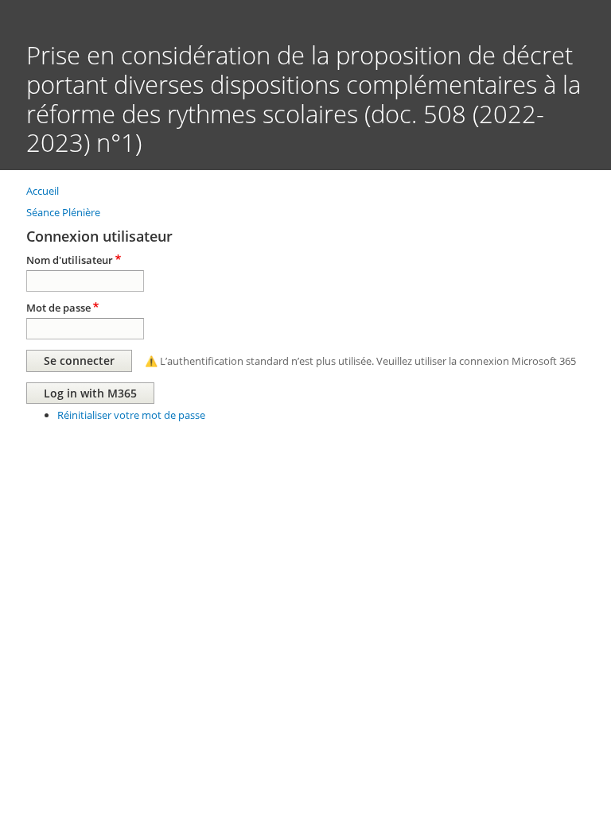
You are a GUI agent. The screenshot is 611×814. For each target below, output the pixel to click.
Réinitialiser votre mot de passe (131, 415)
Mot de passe (58, 307)
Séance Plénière (63, 212)
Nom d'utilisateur (69, 260)
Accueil (42, 191)
